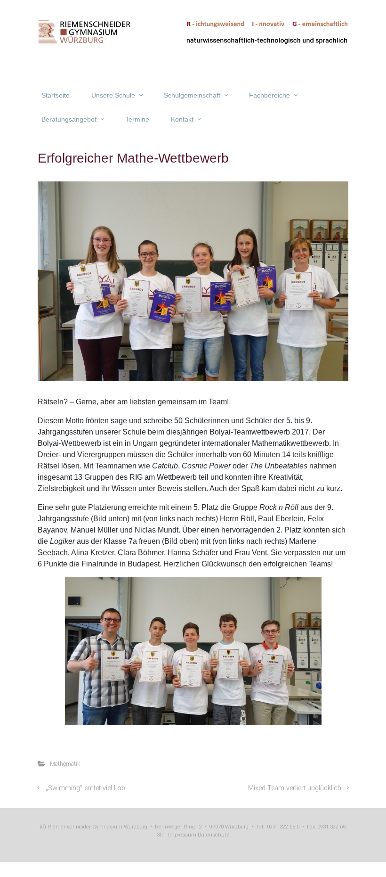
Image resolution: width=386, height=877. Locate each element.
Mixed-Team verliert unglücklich (294, 788)
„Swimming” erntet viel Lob (85, 788)
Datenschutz (212, 835)
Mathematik (65, 763)
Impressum (182, 835)
